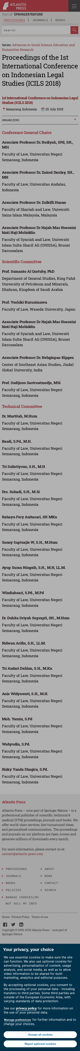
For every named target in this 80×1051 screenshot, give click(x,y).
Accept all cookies (40, 1034)
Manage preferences (17, 1019)
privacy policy (26, 1008)
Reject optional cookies (40, 1043)
